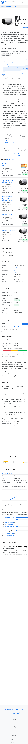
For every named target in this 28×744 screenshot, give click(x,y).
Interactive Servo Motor (11, 520)
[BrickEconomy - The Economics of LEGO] (8, 2)
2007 (6, 172)
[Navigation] (24, 2)
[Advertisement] (15, 12)
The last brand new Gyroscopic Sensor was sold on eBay (15, 140)
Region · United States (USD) (15, 709)
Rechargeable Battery (10, 524)
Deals (14, 730)
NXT (15, 6)
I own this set (8, 252)
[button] (11, 55)
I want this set (9, 255)
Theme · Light (15, 713)
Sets (2, 6)
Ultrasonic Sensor (9, 526)
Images (25, 27)
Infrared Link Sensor (9, 230)
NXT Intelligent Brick (10, 522)
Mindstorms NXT (9, 517)
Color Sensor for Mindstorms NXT (7, 181)
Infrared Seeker (7, 215)
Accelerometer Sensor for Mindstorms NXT (7, 198)
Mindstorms (9, 6)
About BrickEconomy (14, 740)
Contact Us (14, 743)
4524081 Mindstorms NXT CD (9, 165)
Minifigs (14, 727)
